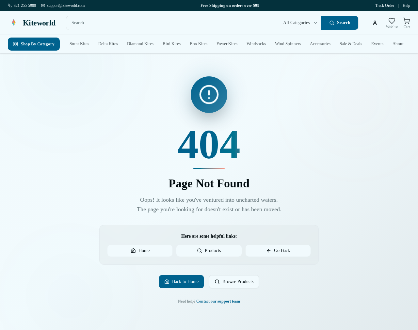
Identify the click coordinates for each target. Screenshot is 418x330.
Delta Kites (108, 43)
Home (144, 250)
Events (377, 43)
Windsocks (256, 43)
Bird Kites (172, 43)
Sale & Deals (351, 43)
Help (406, 5)
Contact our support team (218, 301)
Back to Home (185, 281)
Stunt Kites (79, 43)
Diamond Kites (140, 43)
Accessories (320, 43)
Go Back (282, 250)
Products (213, 250)
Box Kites (198, 43)
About (398, 43)
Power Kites (227, 43)
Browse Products (237, 281)
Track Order (384, 5)
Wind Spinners (288, 43)
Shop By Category (38, 43)
